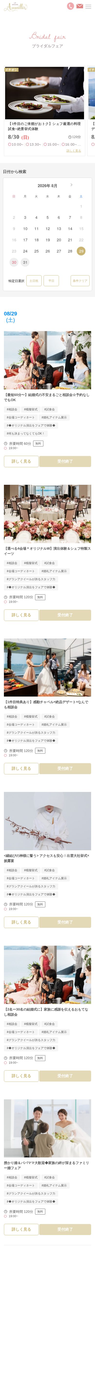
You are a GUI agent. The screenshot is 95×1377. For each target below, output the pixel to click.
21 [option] (70, 240)
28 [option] (70, 251)
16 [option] (14, 240)
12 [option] (48, 228)
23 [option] (14, 251)
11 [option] (36, 228)
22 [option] (81, 240)
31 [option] (25, 262)
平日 (51, 280)
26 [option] (48, 251)
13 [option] (59, 228)
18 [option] (36, 240)
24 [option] (25, 251)
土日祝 (33, 280)
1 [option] (81, 206)
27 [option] (59, 251)
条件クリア (80, 280)
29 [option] (81, 251)
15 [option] (81, 228)
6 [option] (59, 217)
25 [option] (36, 251)
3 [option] (25, 217)
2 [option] (14, 217)
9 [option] (14, 228)
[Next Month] (72, 186)
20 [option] (59, 240)
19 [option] (48, 240)
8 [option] (81, 217)
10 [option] (25, 228)
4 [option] (36, 217)
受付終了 (65, 461)
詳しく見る (73, 150)
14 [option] (70, 228)
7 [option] (70, 217)
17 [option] (25, 240)
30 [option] (14, 262)
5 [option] (48, 217)
